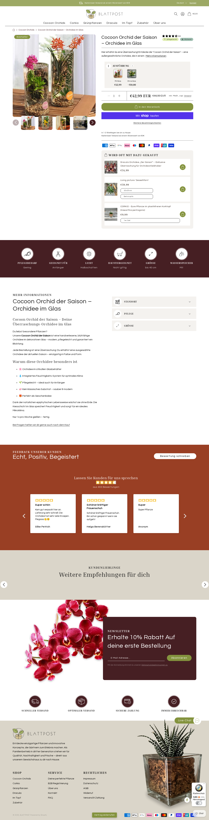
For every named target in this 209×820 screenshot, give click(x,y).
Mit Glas (119, 81)
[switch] (199, 803)
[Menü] (204, 784)
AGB (85, 788)
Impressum (89, 778)
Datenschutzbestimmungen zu (155, 665)
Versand (187, 96)
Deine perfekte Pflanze (61, 778)
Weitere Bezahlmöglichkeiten (147, 123)
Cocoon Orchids (26, 30)
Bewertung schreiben (175, 456)
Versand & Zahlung (93, 797)
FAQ (50, 797)
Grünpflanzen (20, 788)
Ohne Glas (132, 81)
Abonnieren (179, 657)
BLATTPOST (25, 815)
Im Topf (17, 797)
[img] (106, 482)
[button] (175, 14)
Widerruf (88, 793)
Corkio (16, 783)
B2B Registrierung (58, 783)
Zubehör (17, 802)
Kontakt (193, 3)
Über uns (53, 788)
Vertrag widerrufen (104, 815)
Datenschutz (90, 783)
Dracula (17, 793)
